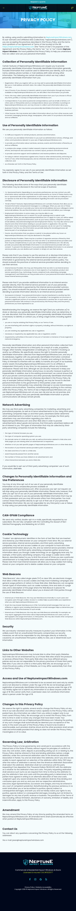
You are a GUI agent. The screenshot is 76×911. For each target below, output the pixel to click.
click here (17, 468)
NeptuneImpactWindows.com (59, 37)
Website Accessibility (43, 887)
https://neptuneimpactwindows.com (18, 47)
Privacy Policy (29, 887)
